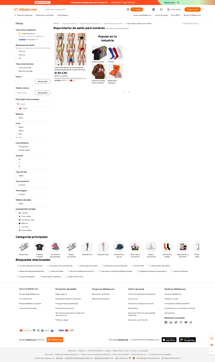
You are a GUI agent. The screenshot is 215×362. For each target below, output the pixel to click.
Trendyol (134, 351)
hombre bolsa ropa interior (160, 266)
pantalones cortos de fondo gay (116, 266)
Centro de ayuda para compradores (142, 294)
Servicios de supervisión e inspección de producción (70, 314)
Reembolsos (133, 308)
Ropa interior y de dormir (90, 23)
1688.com (82, 351)
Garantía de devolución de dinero (68, 299)
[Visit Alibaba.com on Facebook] (165, 322)
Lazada (107, 351)
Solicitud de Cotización (100, 299)
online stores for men (75, 277)
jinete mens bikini (57, 271)
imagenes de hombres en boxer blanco (153, 271)
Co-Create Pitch (25, 299)
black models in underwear (51, 277)
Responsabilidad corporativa (30, 304)
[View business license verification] (130, 358)
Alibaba (56, 23)
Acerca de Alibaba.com (28, 289)
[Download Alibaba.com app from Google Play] (187, 339)
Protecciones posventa (64, 308)
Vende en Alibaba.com (173, 294)
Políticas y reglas (61, 320)
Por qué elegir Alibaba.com (29, 294)
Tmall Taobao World (95, 351)
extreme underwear (181, 271)
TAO (127, 351)
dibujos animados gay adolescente (32, 271)
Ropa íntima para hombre (113, 23)
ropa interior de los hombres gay (61, 266)
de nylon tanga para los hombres (31, 266)
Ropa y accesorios (70, 23)
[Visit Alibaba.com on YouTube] (185, 322)
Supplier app (123, 340)
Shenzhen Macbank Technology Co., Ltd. (70, 78)
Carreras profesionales (28, 308)
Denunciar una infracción (138, 320)
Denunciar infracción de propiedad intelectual (141, 314)
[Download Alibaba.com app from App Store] (169, 339)
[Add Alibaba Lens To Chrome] (55, 339)
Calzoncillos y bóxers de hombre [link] (139, 23)
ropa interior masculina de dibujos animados (116, 271)
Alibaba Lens (31, 340)
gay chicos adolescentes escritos (82, 271)
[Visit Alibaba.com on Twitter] (175, 322)
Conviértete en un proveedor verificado (179, 308)
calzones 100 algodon (27, 277)
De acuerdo (42, 81)
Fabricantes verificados (101, 294)
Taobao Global (117, 351)
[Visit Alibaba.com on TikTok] (190, 322)
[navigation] (33, 127)
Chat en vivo (133, 299)
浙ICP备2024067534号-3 (171, 358)
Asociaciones (169, 313)
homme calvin (139, 266)
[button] (127, 9)
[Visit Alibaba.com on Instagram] (180, 322)
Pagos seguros (61, 294)
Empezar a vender (171, 299)
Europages (143, 351)
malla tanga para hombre (89, 266)
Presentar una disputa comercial (140, 304)
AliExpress (72, 351)
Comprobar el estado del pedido (176, 304)
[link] (212, 338)
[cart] (161, 10)
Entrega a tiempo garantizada (66, 304)
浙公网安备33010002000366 (148, 358)
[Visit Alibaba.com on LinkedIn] (170, 322)
